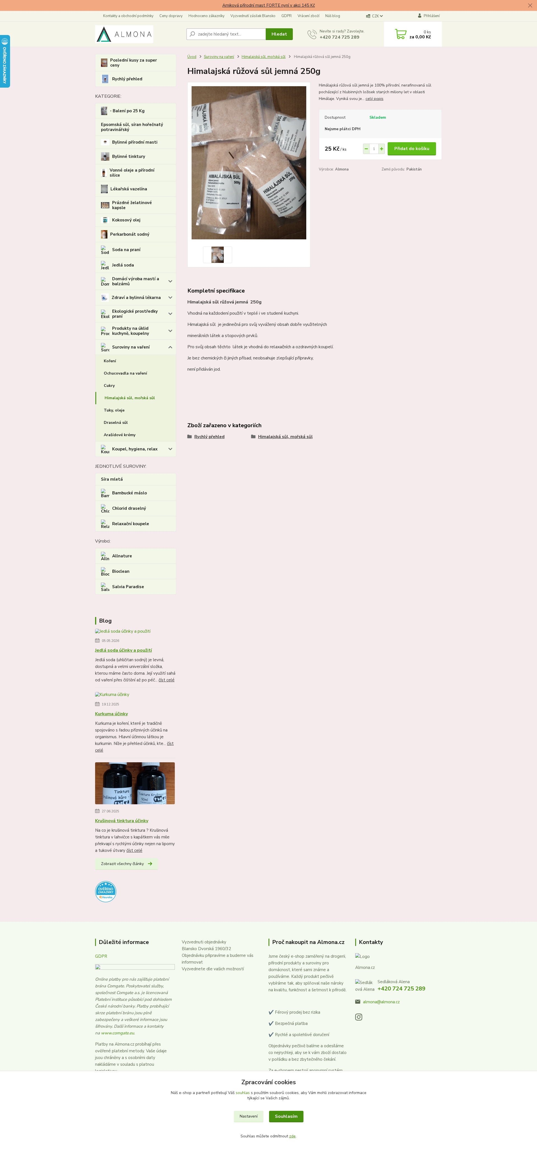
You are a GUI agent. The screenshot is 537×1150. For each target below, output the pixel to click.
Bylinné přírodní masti (134, 142)
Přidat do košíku (411, 149)
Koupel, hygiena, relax (134, 449)
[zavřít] (530, 6)
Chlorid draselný (129, 508)
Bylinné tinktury (128, 156)
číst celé (167, 680)
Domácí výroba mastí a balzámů (135, 281)
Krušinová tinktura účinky (121, 821)
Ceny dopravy (171, 15)
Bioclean (120, 571)
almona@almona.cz (381, 1002)
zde (292, 1136)
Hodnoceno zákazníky (207, 15)
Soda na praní (126, 250)
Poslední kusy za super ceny (133, 62)
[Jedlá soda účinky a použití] (122, 632)
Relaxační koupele (130, 524)
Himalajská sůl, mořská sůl (130, 398)
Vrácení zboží (308, 15)
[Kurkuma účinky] (112, 696)
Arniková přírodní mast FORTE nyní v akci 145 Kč (268, 5)
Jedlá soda (123, 265)
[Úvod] (138, 34)
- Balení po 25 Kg (127, 111)
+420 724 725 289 (339, 37)
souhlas (243, 1092)
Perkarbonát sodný (129, 234)
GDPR (286, 15)
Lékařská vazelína (128, 189)
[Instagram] (361, 1019)
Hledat (279, 34)
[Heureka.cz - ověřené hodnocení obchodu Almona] (105, 891)
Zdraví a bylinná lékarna (136, 297)
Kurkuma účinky (111, 714)
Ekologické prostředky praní (135, 313)
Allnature (122, 556)
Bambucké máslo (129, 493)
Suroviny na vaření (131, 347)
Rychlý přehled (127, 79)
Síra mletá (112, 479)
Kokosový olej (126, 220)
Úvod (191, 56)
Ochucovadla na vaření (125, 373)
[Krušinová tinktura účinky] (135, 784)
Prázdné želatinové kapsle (132, 205)
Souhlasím (286, 1116)
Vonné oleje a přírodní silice (132, 172)
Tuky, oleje (114, 410)
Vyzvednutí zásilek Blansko (252, 15)
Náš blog (332, 15)
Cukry (109, 385)
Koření (110, 361)
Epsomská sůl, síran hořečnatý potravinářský (132, 127)
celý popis (374, 98)
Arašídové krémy (119, 435)
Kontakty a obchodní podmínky (128, 15)
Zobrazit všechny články (122, 863)
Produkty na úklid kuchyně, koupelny (130, 331)
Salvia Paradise (128, 587)
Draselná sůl (116, 422)
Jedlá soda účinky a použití (123, 650)
